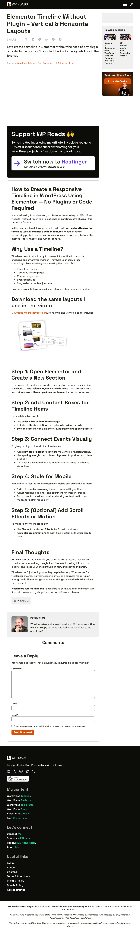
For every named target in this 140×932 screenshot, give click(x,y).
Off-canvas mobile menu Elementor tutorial (125, 49)
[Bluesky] (27, 771)
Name (15, 703)
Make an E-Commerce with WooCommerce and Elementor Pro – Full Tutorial (109, 53)
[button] (26, 39)
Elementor (47, 63)
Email (14, 715)
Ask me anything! (66, 63)
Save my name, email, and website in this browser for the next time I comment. (50, 726)
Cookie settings (16, 889)
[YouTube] (21, 771)
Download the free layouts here (29, 312)
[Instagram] (8, 771)
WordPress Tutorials (26, 63)
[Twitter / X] (33, 771)
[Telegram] (15, 771)
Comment (16, 668)
